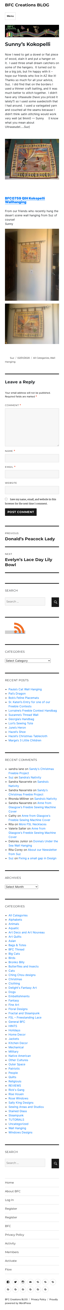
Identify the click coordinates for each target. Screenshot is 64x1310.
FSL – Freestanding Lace (25, 1017)
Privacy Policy (14, 1234)
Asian (12, 941)
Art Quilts (15, 936)
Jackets (14, 1038)
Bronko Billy (17, 962)
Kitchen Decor (18, 1043)
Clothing (14, 983)
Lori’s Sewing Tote (21, 723)
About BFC (13, 1191)
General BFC (17, 1021)
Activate (11, 1260)
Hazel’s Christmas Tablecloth (28, 736)
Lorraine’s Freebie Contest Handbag (33, 710)
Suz (12, 357)
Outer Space (17, 1064)
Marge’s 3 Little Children (25, 740)
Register (11, 1208)
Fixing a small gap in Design (37, 858)
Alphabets (15, 919)
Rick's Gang (16, 1090)
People (13, 1073)
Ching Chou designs (22, 975)
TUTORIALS (16, 1119)
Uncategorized (18, 1124)
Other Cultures (18, 1060)
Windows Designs (20, 1132)
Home (9, 1182)
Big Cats (14, 953)
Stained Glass (18, 1111)
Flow (8, 1269)
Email (10, 466)
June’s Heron (17, 727)
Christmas (15, 979)
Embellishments (19, 996)
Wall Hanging (17, 1128)
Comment (13, 405)
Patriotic (14, 1068)
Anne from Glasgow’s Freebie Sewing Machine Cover (32, 807)
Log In (9, 1200)
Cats (12, 970)
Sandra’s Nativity (30, 777)
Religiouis (15, 1081)
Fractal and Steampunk (24, 1013)
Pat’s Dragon (17, 693)
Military (13, 1051)
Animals (14, 924)
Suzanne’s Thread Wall (23, 715)
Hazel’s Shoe (17, 732)
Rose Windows (18, 1098)
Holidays (14, 1030)
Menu (10, 16)
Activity (10, 1243)
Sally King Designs (21, 1102)
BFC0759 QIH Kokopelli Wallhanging (25, 200)
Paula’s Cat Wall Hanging (25, 689)
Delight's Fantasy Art (23, 987)
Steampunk (16, 1115)
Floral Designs (18, 1009)
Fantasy (14, 1000)
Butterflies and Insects (24, 966)
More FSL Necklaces (32, 824)
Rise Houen (16, 1094)
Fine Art (14, 1004)
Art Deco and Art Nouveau (27, 932)
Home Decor (17, 1034)
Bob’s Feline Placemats (24, 698)
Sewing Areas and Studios (26, 1107)
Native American (20, 1056)
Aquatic (14, 928)
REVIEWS (15, 1085)
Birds (12, 958)
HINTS (13, 1026)
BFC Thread (16, 949)
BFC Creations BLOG (27, 4)
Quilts (12, 1077)
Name (10, 451)
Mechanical (16, 1047)
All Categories (41, 357)
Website (11, 482)
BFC (8, 1226)
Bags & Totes (17, 945)
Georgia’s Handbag (21, 719)
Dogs (12, 992)
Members (12, 1252)
